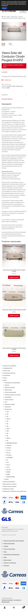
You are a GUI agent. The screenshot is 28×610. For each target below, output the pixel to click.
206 (7, 414)
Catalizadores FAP (7, 368)
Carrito (21, 606)
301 (7, 421)
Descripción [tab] (5, 95)
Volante (7, 479)
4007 (8, 431)
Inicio (4, 16)
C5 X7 (8, 467)
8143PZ (8, 87)
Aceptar (4, 8)
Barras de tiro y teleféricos (9, 365)
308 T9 (8, 428)
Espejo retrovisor (9, 399)
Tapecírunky (8, 406)
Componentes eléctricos (9, 373)
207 (7, 416)
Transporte (6, 565)
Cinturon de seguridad (10, 392)
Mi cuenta (4, 607)
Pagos (5, 552)
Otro (6, 402)
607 (7, 440)
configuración (4, 5)
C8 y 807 (21, 16)
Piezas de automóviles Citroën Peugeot (14, 540)
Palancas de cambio (10, 404)
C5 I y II (8, 464)
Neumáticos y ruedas (8, 488)
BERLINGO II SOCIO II (12, 443)
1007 (8, 411)
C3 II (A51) (9, 455)
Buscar (14, 607)
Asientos (7, 385)
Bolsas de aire (8, 389)
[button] (24, 24)
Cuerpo (5, 377)
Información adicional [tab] (7, 99)
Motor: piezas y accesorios (9, 484)
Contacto (6, 546)
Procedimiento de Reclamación (12, 554)
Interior (8, 16)
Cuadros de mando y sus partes (13, 394)
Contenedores (6, 375)
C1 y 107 (9, 450)
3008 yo (8, 418)
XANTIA (8, 472)
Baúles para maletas (10, 387)
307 (7, 423)
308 (7, 426)
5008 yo (8, 438)
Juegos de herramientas (9, 481)
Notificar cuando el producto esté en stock (13, 66)
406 (7, 433)
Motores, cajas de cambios (9, 486)
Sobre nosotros (7, 560)
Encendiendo (8, 397)
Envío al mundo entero (9, 549)
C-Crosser (9, 445)
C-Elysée (9, 447)
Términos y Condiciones (10, 563)
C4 (7, 459)
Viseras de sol (14, 16)
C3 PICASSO (10, 457)
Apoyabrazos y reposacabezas (12, 382)
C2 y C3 (8, 452)
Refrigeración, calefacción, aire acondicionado (14, 491)
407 (7, 435)
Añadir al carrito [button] (14, 277)
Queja (5, 557)
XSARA (8, 474)
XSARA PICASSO (11, 476)
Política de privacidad (9, 543)
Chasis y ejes (6, 370)
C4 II (8, 462)
